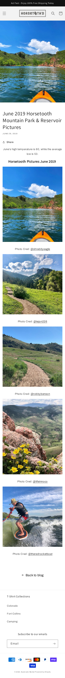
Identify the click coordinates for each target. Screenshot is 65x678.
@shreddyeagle (40, 249)
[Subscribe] (54, 644)
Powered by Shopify (43, 672)
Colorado (12, 606)
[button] (4, 13)
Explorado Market (28, 672)
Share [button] (10, 142)
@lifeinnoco (40, 481)
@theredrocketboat (40, 554)
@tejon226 (40, 321)
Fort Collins (13, 613)
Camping (12, 621)
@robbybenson (40, 393)
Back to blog (35, 575)
